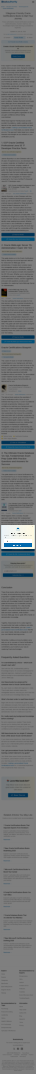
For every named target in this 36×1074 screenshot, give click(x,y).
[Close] (32, 526)
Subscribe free (16, 545)
